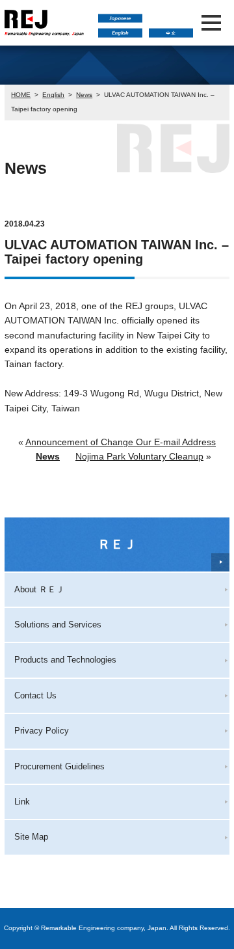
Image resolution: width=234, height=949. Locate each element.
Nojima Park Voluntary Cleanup (139, 456)
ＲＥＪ (117, 544)
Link (22, 801)
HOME (21, 94)
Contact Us (35, 695)
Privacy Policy (41, 731)
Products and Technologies (65, 660)
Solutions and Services (57, 624)
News (84, 94)
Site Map (31, 837)
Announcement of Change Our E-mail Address (120, 442)
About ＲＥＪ (39, 589)
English (53, 94)
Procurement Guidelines (59, 766)
